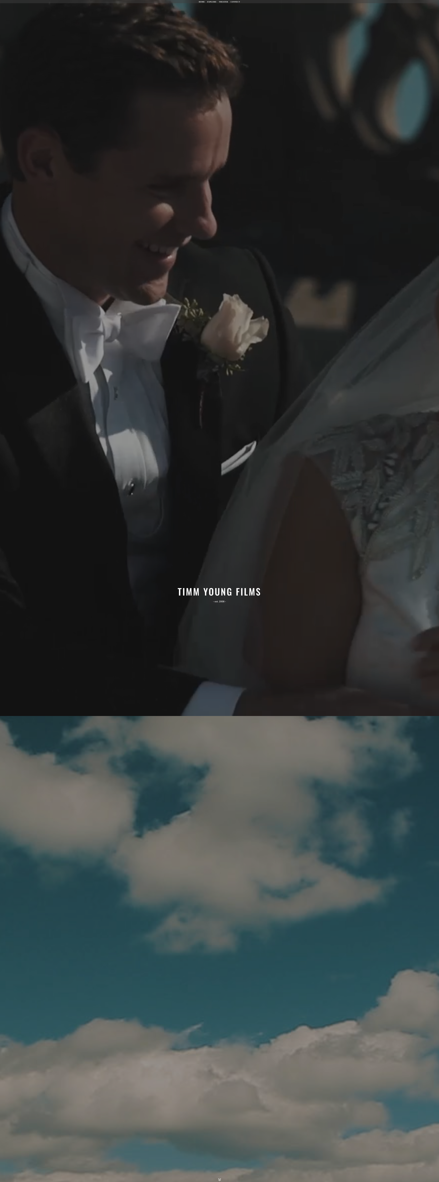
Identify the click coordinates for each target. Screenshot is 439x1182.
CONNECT (235, 2)
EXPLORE (211, 2)
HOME (202, 2)
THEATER (223, 2)
